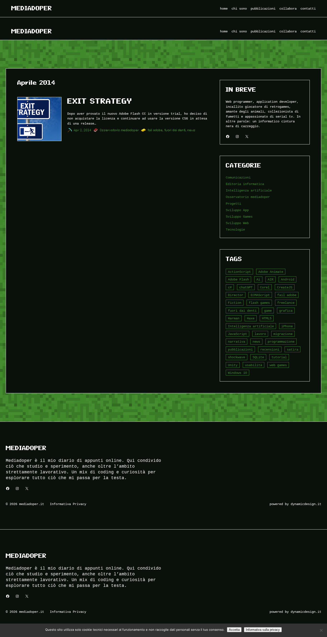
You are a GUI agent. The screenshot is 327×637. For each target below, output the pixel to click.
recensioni (269, 349)
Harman (233, 318)
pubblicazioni (240, 349)
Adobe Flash (238, 279)
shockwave (236, 357)
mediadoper (31, 8)
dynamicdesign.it (306, 504)
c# (230, 287)
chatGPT (246, 287)
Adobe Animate (270, 272)
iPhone (287, 326)
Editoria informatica (245, 184)
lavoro (260, 334)
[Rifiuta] (321, 630)
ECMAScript (260, 295)
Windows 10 (237, 373)
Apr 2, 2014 (82, 130)
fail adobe (155, 130)
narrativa (236, 341)
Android (287, 279)
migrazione (283, 334)
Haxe (250, 318)
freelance (285, 303)
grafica (286, 311)
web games (278, 365)
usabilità (253, 365)
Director (235, 295)
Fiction (234, 303)
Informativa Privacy (68, 504)
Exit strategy (99, 101)
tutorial (279, 357)
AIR (270, 279)
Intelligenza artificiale (249, 190)
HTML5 (266, 318)
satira (292, 349)
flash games (259, 303)
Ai (258, 279)
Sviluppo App (237, 210)
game (268, 311)
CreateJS (284, 287)
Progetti (233, 204)
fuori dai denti (175, 130)
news (191, 130)
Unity (232, 365)
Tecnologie (235, 229)
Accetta (234, 629)
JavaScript (237, 334)
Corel (265, 287)
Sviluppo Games (239, 216)
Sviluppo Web (237, 223)
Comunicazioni (238, 177)
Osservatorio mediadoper (119, 130)
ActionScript (239, 272)
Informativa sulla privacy (263, 629)
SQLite (258, 357)
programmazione (281, 341)
